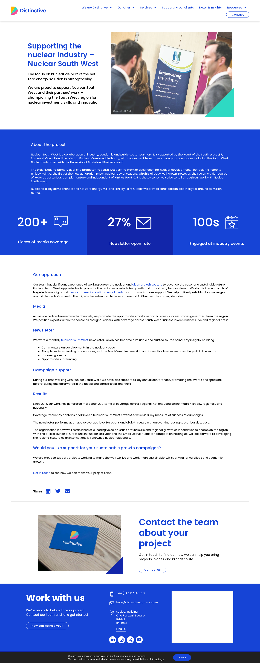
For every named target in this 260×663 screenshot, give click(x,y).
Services (146, 7)
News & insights (210, 7)
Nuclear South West (44, 154)
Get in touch (41, 473)
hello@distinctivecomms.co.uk (137, 602)
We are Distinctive (95, 7)
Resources (234, 7)
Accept (182, 657)
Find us (121, 629)
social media (115, 292)
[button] (48, 491)
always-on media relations (87, 292)
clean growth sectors (147, 285)
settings (159, 659)
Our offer (123, 7)
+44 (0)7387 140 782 (130, 593)
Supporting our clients (178, 7)
